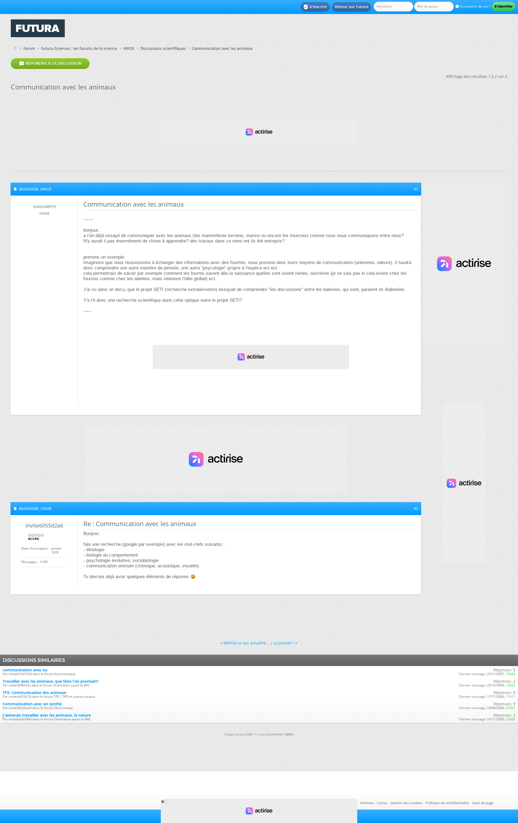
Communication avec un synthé (32, 703)
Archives (367, 802)
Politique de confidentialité (447, 802)
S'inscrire (315, 7)
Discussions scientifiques (163, 48)
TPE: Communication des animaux (34, 692)
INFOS (128, 48)
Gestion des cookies (406, 802)
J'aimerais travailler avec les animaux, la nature (47, 715)
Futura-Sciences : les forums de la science (79, 48)
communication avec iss (25, 669)
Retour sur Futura (351, 6)
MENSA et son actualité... (246, 642)
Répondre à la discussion (50, 63)
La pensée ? (283, 642)
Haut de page (482, 802)
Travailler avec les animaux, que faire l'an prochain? (51, 681)
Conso (382, 802)
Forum (29, 48)
